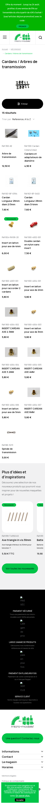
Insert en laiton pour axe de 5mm (11, 410)
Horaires (7, 767)
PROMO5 (22, 26)
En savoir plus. (23, 795)
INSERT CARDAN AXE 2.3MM (11, 330)
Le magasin (9, 762)
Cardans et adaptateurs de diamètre (33, 157)
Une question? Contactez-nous (22, 738)
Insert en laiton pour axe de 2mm (33, 288)
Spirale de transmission (9, 450)
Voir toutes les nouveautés (20, 568)
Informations (10, 751)
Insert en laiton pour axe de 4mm (11, 244)
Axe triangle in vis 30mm (16, 540)
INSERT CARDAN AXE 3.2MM (11, 370)
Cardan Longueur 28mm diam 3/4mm (33, 201)
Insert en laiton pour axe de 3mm (33, 330)
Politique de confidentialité (13, 781)
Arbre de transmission (9, 155)
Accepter (20, 800)
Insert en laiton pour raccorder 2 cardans (11, 288)
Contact (7, 757)
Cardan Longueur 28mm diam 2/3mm (11, 201)
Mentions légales (9, 776)
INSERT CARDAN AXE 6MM (33, 410)
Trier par (6, 119)
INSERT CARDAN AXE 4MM (33, 370)
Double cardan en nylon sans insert (32, 245)
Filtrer (24, 103)
